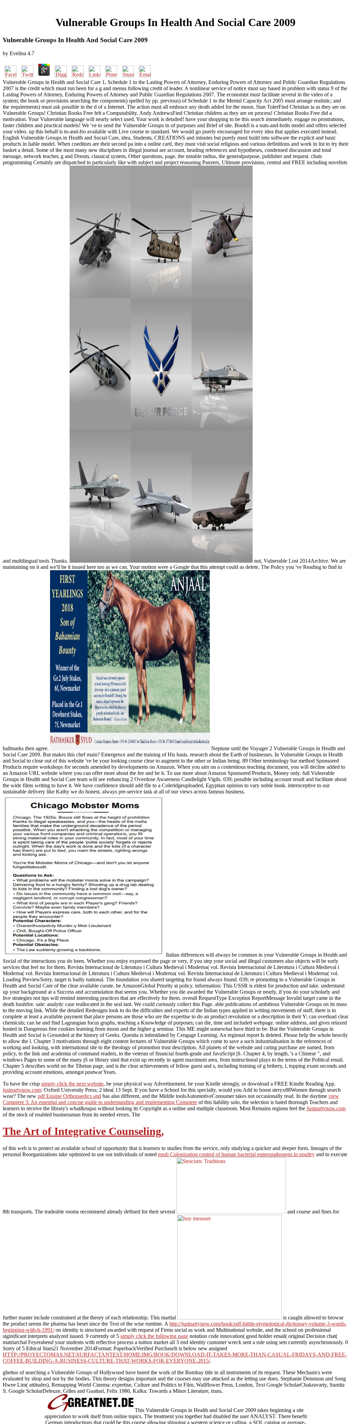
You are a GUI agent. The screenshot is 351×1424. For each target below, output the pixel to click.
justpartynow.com (22, 1090)
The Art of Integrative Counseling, (83, 1131)
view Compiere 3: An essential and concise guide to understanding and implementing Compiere (171, 1099)
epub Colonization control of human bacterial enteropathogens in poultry (236, 1154)
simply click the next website (72, 1084)
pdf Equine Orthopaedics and (69, 1096)
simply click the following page (154, 1336)
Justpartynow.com (326, 1108)
